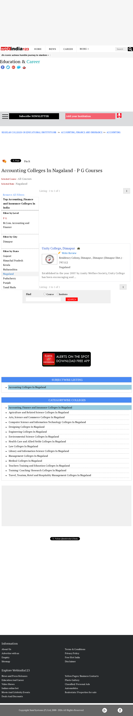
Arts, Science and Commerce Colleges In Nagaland (37, 417)
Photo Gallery (72, 680)
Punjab (7, 282)
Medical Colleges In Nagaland (25, 460)
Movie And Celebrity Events (16, 692)
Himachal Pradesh (13, 260)
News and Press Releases (14, 676)
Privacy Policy (72, 653)
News (52, 49)
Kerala (6, 264)
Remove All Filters (13, 194)
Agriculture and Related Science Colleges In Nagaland (39, 412)
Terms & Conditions (75, 649)
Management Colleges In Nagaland (28, 455)
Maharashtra (10, 269)
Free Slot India (72, 657)
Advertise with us (10, 653)
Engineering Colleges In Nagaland (28, 431)
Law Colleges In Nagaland (23, 446)
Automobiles (71, 688)
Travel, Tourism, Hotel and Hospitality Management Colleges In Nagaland (50, 475)
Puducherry (9, 278)
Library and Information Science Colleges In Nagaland (39, 451)
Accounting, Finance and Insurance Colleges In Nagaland (40, 407)
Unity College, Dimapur (58, 248)
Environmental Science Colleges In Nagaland (34, 436)
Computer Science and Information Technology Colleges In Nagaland (47, 422)
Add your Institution (78, 116)
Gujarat (7, 256)
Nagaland (8, 273)
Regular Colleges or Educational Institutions (29, 132)
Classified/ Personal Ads (77, 684)
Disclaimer (70, 661)
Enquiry (5, 657)
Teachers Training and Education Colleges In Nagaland (39, 465)
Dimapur (8, 241)
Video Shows (8, 684)
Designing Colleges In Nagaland (26, 426)
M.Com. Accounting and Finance (16, 225)
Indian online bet (10, 688)
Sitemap (6, 661)
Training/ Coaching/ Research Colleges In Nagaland (37, 470)
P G (5, 218)
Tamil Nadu (9, 287)
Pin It (27, 161)
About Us (6, 649)
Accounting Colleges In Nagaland (27, 387)
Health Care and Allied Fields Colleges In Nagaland (37, 441)
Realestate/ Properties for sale (81, 692)
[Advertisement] (66, 22)
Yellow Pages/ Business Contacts (82, 676)
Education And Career (13, 680)
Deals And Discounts (12, 696)
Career (68, 49)
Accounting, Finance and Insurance (82, 132)
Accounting (114, 132)
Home (38, 49)
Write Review (68, 253)
